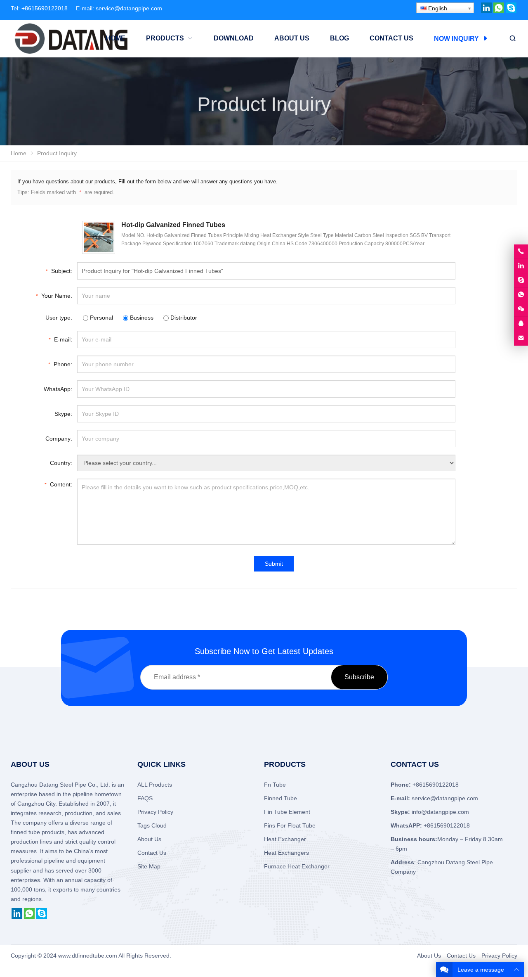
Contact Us (151, 852)
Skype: (63, 413)
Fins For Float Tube (290, 825)
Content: (58, 484)
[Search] (512, 38)
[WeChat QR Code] (521, 309)
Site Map (148, 866)
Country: (61, 463)
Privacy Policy (155, 812)
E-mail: (60, 339)
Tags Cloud (152, 825)
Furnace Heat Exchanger (297, 866)
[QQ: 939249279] (521, 324)
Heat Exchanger (285, 839)
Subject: (59, 271)
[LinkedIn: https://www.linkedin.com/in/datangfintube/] (521, 266)
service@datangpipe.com (129, 8)
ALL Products (154, 784)
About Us (149, 839)
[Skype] (511, 11)
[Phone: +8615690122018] (521, 251)
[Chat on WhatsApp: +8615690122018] (521, 295)
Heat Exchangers (286, 852)
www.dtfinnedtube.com (87, 955)
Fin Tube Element (287, 812)
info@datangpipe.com (440, 812)
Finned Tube (280, 798)
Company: (58, 438)
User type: (58, 317)
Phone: (60, 364)
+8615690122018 (44, 8)
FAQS (145, 798)
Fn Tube (275, 784)
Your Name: (54, 295)
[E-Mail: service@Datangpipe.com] (521, 338)
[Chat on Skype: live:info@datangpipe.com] (521, 280)
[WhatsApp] (499, 11)
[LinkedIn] (486, 11)
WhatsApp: (58, 389)
